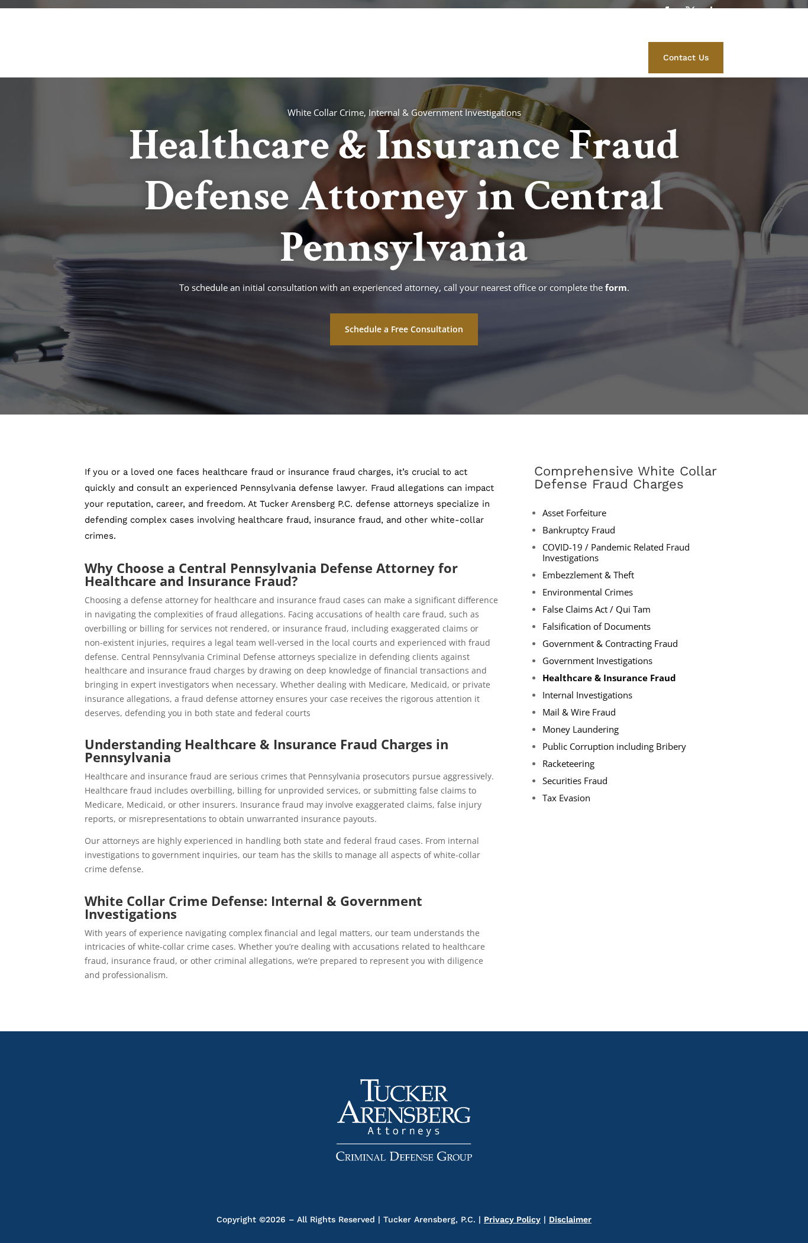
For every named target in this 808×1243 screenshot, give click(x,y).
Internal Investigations (587, 695)
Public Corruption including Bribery (614, 746)
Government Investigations (597, 660)
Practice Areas (470, 55)
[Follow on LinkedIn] (713, 11)
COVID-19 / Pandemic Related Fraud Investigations (616, 553)
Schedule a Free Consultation (404, 329)
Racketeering (568, 763)
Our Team (408, 55)
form (616, 287)
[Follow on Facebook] (666, 11)
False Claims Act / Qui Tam (596, 609)
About (363, 55)
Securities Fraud (574, 780)
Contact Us (686, 57)
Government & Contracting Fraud (610, 643)
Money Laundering (580, 729)
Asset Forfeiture (574, 513)
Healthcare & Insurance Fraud (609, 678)
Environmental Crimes (587, 592)
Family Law (573, 55)
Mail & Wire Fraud (579, 712)
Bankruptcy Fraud (578, 530)
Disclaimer (570, 1219)
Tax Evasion (566, 798)
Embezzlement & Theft (588, 575)
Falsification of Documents (596, 626)
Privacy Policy (512, 1219)
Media (525, 55)
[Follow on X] (690, 11)
